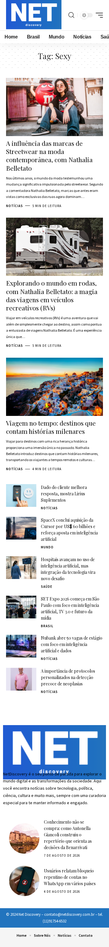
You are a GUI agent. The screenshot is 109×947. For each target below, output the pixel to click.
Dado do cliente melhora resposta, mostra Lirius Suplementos (64, 493)
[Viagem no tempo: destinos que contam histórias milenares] (54, 387)
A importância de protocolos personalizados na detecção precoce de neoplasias (68, 677)
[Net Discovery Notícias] (33, 15)
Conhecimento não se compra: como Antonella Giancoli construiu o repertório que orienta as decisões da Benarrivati (68, 834)
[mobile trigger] (98, 15)
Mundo (47, 547)
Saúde (46, 586)
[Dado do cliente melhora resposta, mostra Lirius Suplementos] (21, 495)
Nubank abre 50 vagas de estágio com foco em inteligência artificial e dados (71, 644)
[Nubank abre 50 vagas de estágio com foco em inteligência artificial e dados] (21, 646)
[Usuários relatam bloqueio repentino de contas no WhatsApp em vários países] (24, 881)
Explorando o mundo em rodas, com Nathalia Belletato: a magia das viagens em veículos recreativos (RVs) (51, 295)
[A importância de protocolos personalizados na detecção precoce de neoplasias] (21, 679)
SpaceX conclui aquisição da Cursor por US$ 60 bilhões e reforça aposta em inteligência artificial (69, 529)
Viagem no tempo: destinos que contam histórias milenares (51, 427)
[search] (71, 15)
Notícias (14, 206)
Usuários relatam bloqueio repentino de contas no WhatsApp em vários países (70, 877)
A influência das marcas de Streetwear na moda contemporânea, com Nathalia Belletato (49, 155)
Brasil (47, 626)
